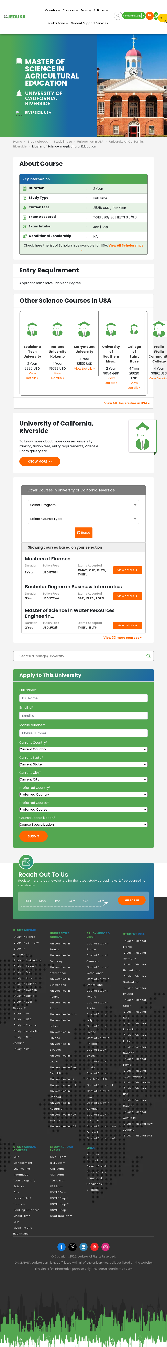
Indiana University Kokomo (57, 351)
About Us (93, 1154)
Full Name (28, 690)
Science (19, 1186)
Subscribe (131, 900)
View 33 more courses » (122, 637)
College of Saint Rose (134, 354)
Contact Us (94, 1160)
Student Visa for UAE (138, 1135)
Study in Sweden (25, 990)
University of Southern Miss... (111, 354)
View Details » (32, 375)
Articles (99, 10)
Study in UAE (22, 1049)
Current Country (33, 742)
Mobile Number (32, 725)
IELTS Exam (58, 1163)
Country (51, 10)
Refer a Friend (96, 1166)
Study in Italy (23, 978)
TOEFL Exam (58, 1180)
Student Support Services (89, 23)
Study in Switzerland (28, 960)
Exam (84, 10)
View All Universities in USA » (126, 403)
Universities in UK (62, 1079)
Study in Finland (25, 984)
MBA (17, 1157)
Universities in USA (63, 1085)
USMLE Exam (58, 1192)
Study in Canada (25, 1025)
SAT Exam (57, 1174)
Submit (33, 836)
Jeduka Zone (55, 23)
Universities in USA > (92, 142)
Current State (31, 757)
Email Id (26, 707)
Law (16, 1222)
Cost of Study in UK (100, 1085)
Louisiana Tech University (32, 351)
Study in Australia (26, 1031)
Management (23, 1163)
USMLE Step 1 (59, 1198)
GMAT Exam (58, 1157)
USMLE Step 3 (59, 1210)
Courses (69, 10)
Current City (30, 772)
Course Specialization (37, 817)
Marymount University (84, 349)
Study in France (24, 937)
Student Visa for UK (137, 1082)
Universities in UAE (63, 1126)
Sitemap (93, 1190)
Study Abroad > (40, 142)
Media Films (22, 1216)
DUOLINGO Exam (61, 1216)
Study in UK (22, 1013)
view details (126, 570)
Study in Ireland (25, 966)
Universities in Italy (63, 1014)
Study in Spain (24, 972)
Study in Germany (26, 942)
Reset (85, 532)
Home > (20, 142)
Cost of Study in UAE (101, 1138)
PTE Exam (56, 1186)
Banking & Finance (27, 1210)
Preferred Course (34, 802)
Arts (16, 1192)
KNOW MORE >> (40, 461)
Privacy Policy (96, 1172)
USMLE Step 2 (59, 1204)
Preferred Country (35, 787)
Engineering (22, 1168)
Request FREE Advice (150, 16)
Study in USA (23, 1019)
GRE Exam (57, 1168)
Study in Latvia (24, 996)
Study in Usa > (65, 142)
